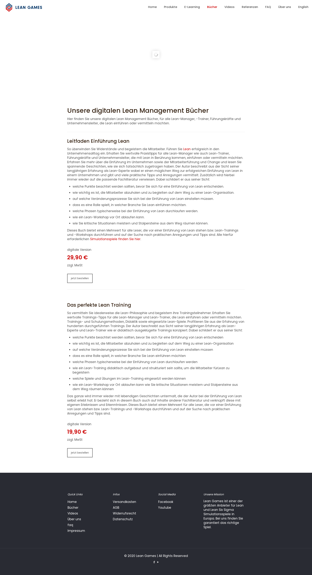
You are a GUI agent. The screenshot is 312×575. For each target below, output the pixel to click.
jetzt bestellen (80, 278)
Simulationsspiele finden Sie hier (115, 239)
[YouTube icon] (158, 562)
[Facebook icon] (154, 562)
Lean (187, 149)
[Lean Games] (24, 7)
